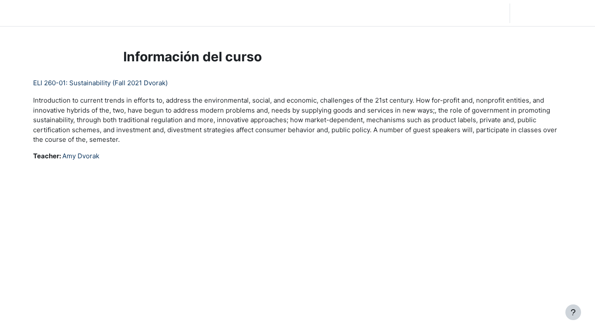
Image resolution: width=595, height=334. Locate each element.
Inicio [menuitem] (70, 13)
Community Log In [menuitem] (114, 13)
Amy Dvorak (80, 156)
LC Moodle (27, 13)
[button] (455, 13)
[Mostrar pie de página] (573, 312)
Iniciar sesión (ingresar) (551, 13)
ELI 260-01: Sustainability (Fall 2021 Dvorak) (100, 83)
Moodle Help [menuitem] (168, 13)
